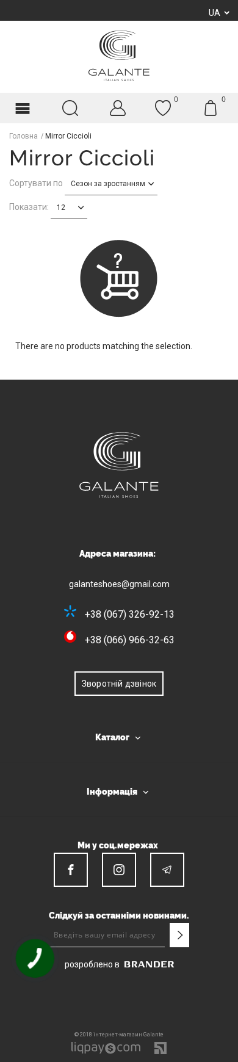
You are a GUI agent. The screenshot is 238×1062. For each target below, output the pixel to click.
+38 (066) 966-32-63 (130, 640)
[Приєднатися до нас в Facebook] (71, 870)
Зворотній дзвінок (119, 683)
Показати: (29, 207)
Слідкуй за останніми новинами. (119, 915)
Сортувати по (36, 183)
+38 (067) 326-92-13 (130, 614)
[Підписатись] (179, 935)
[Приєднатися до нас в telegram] (167, 870)
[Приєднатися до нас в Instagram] (119, 870)
